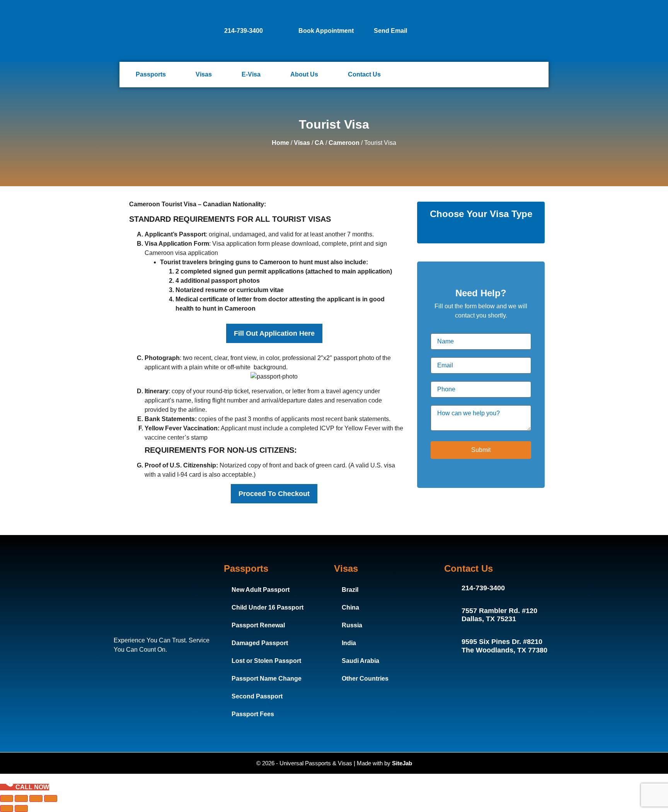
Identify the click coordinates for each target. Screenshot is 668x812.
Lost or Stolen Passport (266, 660)
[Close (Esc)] (50, 798)
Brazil (350, 589)
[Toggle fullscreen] (21, 798)
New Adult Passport (261, 589)
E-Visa (251, 74)
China (350, 607)
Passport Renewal (258, 625)
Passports (151, 74)
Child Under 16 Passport (267, 607)
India (349, 643)
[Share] (36, 798)
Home (280, 142)
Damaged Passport (260, 643)
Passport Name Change (267, 678)
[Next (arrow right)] (21, 808)
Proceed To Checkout (274, 494)
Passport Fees (253, 714)
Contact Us (364, 74)
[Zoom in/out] (6, 798)
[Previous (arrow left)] (6, 808)
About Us (304, 74)
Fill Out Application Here (274, 333)
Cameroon (344, 142)
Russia (352, 625)
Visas (204, 74)
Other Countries (365, 678)
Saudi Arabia (360, 660)
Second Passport (257, 696)
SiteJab (402, 763)
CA (319, 142)
